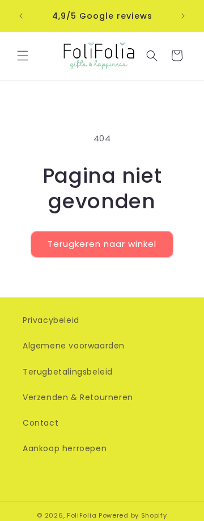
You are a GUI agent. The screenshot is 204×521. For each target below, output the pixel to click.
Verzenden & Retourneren (78, 397)
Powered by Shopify (133, 515)
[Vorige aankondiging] (20, 15)
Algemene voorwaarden (74, 345)
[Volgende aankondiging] (183, 15)
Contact (40, 422)
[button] (22, 55)
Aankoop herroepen (65, 448)
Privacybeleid (51, 320)
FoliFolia (81, 515)
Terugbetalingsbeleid (68, 371)
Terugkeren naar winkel (102, 244)
